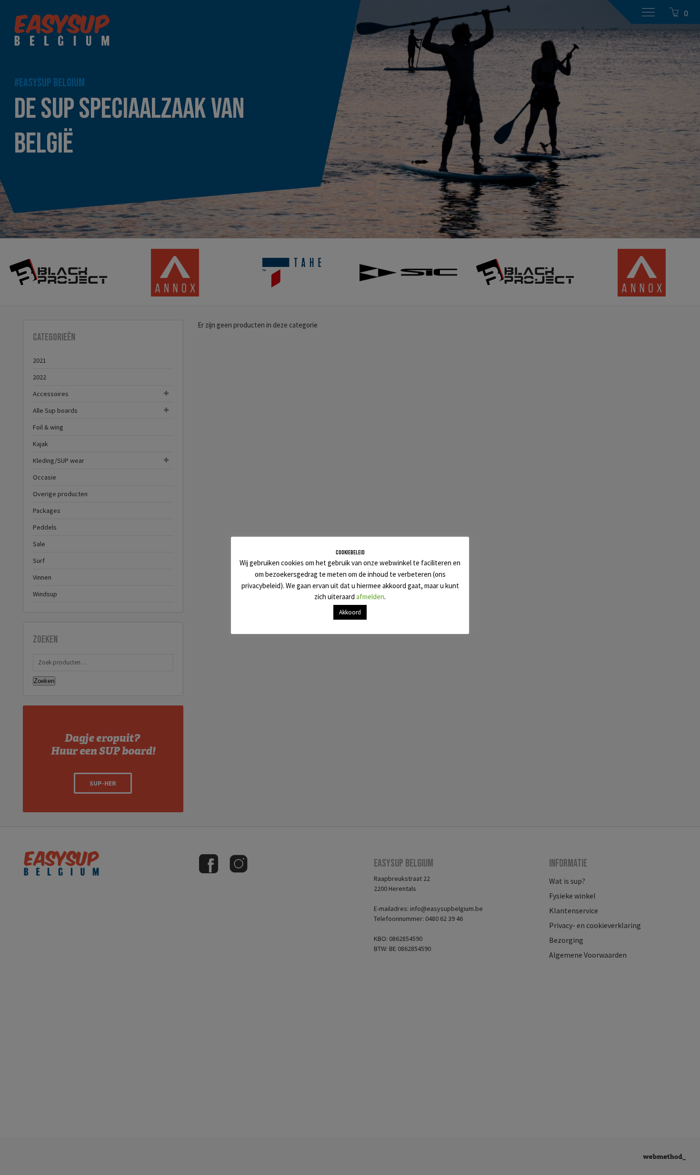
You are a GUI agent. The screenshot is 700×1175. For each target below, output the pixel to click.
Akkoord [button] (350, 612)
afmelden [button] (370, 596)
